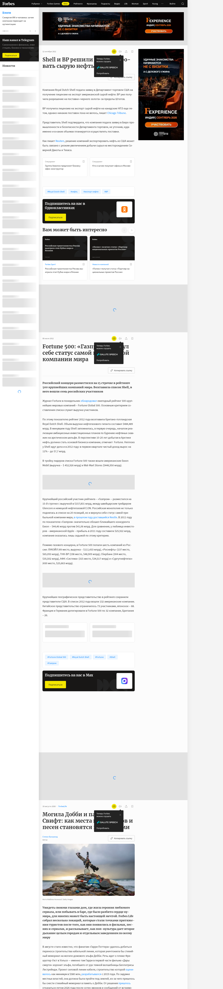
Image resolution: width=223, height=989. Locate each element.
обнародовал (89, 391)
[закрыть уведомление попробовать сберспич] (120, 60)
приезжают (123, 948)
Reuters (60, 141)
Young (155, 3)
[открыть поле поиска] (182, 3)
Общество (96, 674)
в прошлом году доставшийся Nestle (95, 483)
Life (125, 3)
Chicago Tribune (116, 113)
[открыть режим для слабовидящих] (114, 51)
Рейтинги (78, 3)
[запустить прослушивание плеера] (120, 51)
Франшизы (92, 3)
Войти (172, 3)
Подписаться (55, 217)
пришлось (124, 925)
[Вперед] (139, 167)
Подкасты (105, 3)
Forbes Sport (50, 264)
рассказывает (81, 975)
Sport (145, 3)
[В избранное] (83, 161)
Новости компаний (100, 264)
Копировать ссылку (123, 77)
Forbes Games (57, 3)
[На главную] (8, 3)
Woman (135, 3)
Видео (117, 3)
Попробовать (102, 73)
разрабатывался (91, 916)
